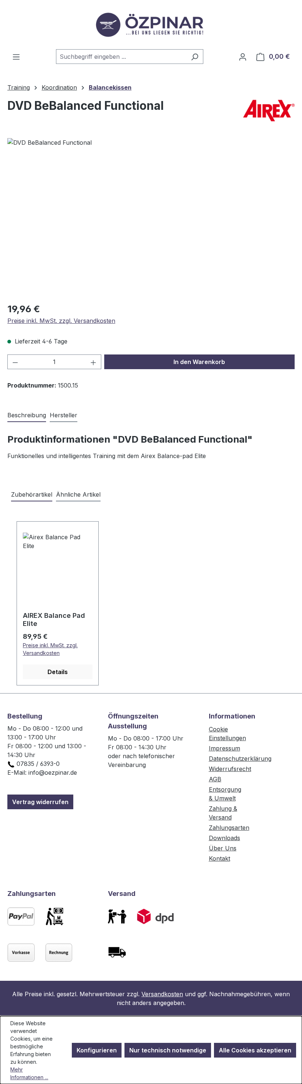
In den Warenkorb (199, 361)
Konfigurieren (97, 1050)
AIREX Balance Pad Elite (54, 619)
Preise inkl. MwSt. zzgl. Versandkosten (61, 320)
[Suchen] (194, 56)
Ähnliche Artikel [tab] (78, 494)
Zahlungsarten (229, 827)
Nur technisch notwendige (167, 1050)
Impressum (224, 748)
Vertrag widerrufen (40, 802)
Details (58, 672)
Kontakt (219, 858)
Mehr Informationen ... (29, 1073)
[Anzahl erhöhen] (93, 361)
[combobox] (121, 56)
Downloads (224, 838)
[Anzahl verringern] (15, 361)
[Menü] (16, 56)
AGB (215, 779)
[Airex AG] (269, 110)
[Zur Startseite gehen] (151, 24)
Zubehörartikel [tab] (31, 494)
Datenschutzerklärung (240, 758)
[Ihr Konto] (243, 56)
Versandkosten (162, 994)
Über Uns (222, 848)
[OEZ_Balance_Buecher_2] (150, 217)
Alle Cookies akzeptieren (255, 1050)
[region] (151, 217)
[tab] (26, 415)
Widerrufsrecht (230, 769)
